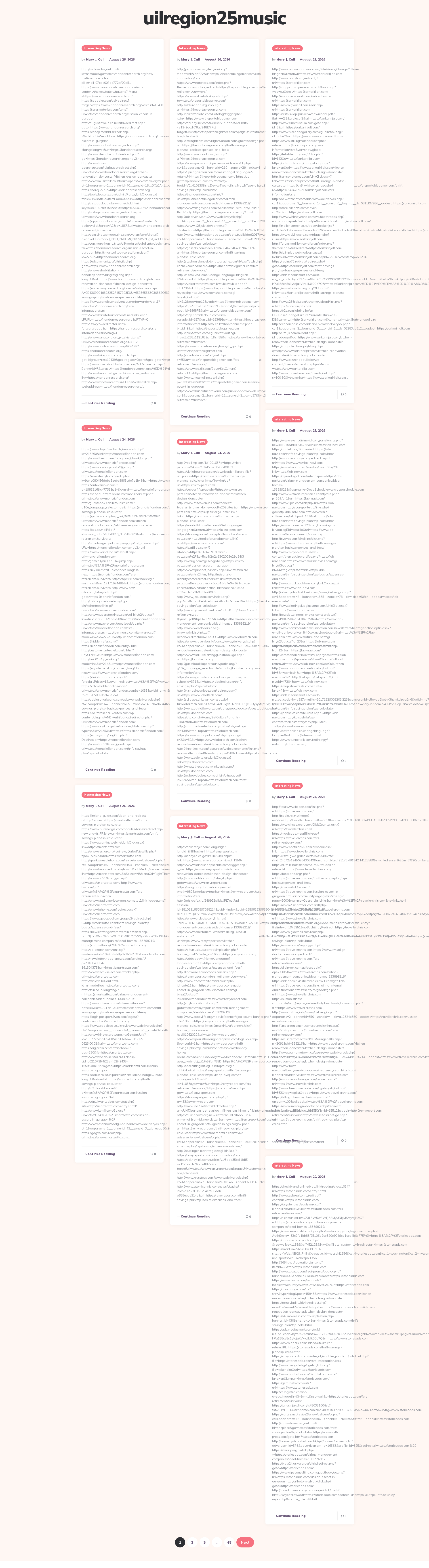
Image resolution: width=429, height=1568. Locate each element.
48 (229, 1542)
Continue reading (100, 403)
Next (245, 1542)
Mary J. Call (95, 59)
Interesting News (97, 48)
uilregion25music (214, 18)
